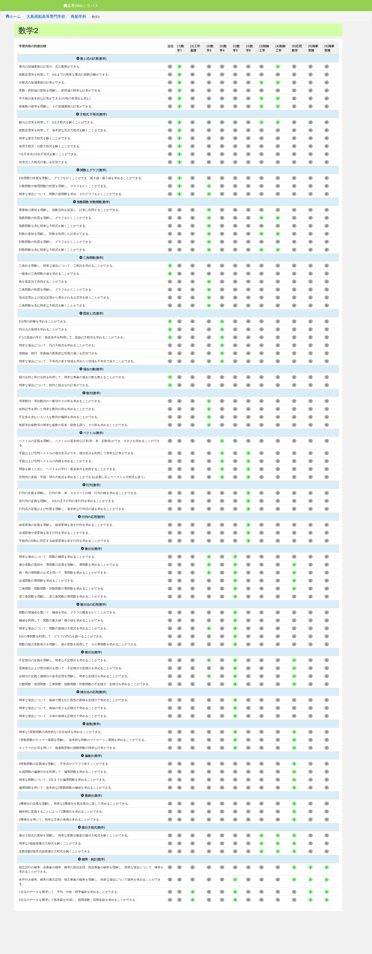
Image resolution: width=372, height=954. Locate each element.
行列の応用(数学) (93, 516)
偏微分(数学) (93, 755)
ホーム (15, 16)
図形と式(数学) (93, 313)
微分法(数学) (93, 548)
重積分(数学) (93, 795)
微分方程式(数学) (93, 827)
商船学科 (78, 16)
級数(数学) (93, 724)
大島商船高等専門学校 (45, 16)
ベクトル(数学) (93, 433)
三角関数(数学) (93, 257)
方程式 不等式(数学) (93, 114)
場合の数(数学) (93, 369)
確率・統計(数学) (93, 859)
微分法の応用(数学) (93, 604)
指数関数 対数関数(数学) (93, 202)
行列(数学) (93, 485)
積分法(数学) (93, 652)
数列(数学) (93, 393)
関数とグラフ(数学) (93, 170)
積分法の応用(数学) (93, 692)
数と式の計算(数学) (93, 58)
